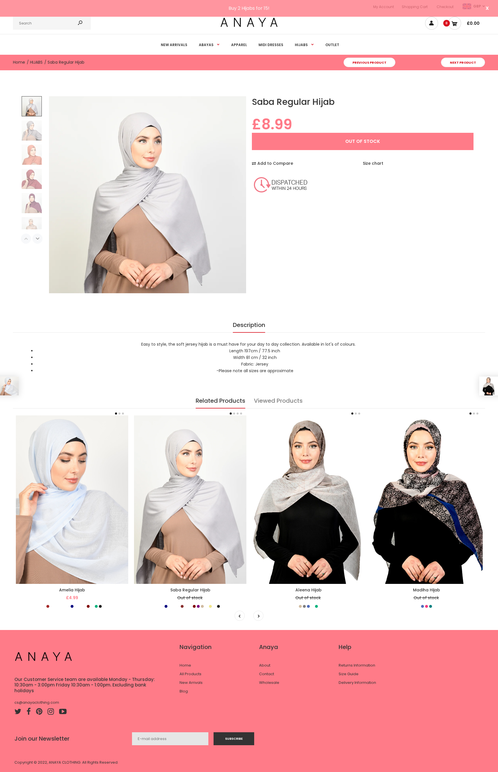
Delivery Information (357, 682)
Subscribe (234, 738)
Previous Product (369, 62)
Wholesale (269, 682)
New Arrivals (191, 682)
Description (249, 325)
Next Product (463, 62)
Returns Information (357, 665)
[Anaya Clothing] (249, 26)
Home (185, 665)
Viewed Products (278, 401)
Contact (266, 674)
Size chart (373, 163)
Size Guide (349, 674)
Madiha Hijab (426, 590)
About (264, 665)
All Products (190, 674)
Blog (184, 691)
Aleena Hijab (308, 590)
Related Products (220, 401)
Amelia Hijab (72, 590)
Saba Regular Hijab (190, 590)
